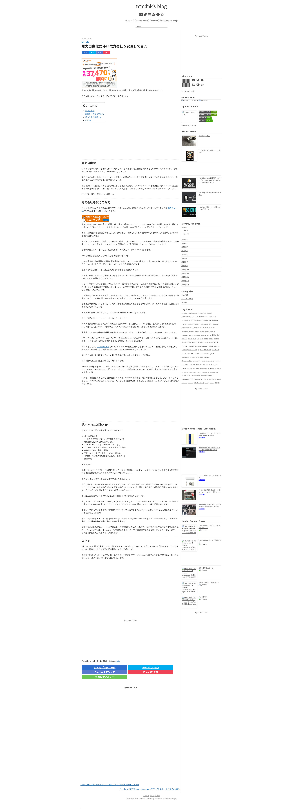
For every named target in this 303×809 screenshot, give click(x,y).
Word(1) (207, 383)
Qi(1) (191, 368)
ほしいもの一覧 (188, 91)
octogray (174, 799)
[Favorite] (162, 15)
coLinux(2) (215, 324)
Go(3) (194, 338)
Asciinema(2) (194, 316)
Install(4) (206, 342)
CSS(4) (184, 327)
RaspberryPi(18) (204, 368)
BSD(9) (184, 324)
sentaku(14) (192, 372)
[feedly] (158, 15)
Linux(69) (190, 353)
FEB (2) (186, 234)
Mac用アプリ (203, 597)
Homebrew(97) (192, 342)
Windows (154, 21)
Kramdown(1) (215, 349)
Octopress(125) (187, 361)
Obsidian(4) (207, 357)
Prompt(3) (202, 364)
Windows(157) (199, 383)
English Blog (171, 21)
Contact (146, 796)
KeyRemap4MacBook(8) (204, 349)
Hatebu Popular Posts (193, 521)
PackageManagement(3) (207, 361)
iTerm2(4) (191, 346)
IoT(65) (216, 342)
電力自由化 (89, 111)
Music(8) (192, 357)
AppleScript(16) (186, 316)
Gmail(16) (184, 338)
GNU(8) (190, 338)
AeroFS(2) (184, 313)
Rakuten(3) (196, 368)
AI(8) (189, 313)
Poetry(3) (184, 364)
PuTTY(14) (209, 364)
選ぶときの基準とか (93, 117)
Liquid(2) (196, 353)
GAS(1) (191, 335)
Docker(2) (211, 327)
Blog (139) (184, 295)
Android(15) (208, 313)
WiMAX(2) (190, 383)
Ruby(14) (213, 368)
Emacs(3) (191, 331)
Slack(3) (184, 375)
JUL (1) (185, 230)
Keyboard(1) (193, 349)
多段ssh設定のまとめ (206, 568)
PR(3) (197, 364)
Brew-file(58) (214, 320)
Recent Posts (188, 131)
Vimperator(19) (211, 379)
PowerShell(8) (191, 364)
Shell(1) (199, 372)
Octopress (158, 799)
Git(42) (209, 335)
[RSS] (153, 15)
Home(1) (184, 342)
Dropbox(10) (185, 331)
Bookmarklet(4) (198, 320)
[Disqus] (130, 752)
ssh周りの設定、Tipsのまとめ (209, 582)
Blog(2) (191, 320)
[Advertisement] (130, 142)
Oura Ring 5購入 (204, 136)
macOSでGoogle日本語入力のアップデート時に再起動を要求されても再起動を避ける (210, 180)
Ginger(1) (203, 335)
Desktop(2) (201, 327)
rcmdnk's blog (151, 6)
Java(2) (197, 346)
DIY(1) (206, 327)
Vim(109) (203, 379)
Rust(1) (219, 368)
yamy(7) (212, 383)
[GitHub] (149, 15)
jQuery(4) (216, 346)
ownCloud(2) (196, 361)
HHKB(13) (216, 338)
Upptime (193, 125)
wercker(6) (184, 383)
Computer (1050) (187, 299)
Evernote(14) (205, 331)
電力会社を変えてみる (94, 114)
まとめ (88, 120)
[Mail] (141, 15)
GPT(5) (206, 338)
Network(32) (199, 357)
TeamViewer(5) (196, 375)
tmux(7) (211, 375)
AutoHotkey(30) (203, 316)
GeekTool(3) (197, 335)
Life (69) (184, 302)
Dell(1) (195, 327)
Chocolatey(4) (196, 324)
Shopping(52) (205, 372)
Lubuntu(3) (203, 353)
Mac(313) (210, 353)
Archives (130, 21)
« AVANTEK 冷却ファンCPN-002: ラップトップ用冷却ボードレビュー (109, 785)
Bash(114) (212, 317)
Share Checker (142, 21)
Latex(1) (184, 353)
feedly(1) (212, 331)
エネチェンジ (103, 347)
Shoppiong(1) (214, 372)
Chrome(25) (204, 324)
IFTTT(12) (200, 342)
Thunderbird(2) (205, 375)
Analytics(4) (201, 313)
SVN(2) (189, 375)
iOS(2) (211, 342)
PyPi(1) (215, 364)
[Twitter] (145, 15)
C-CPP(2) (189, 324)
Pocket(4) (217, 361)
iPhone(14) (185, 346)
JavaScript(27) (203, 346)
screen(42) (185, 372)
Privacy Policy (155, 796)
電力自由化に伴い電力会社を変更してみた (115, 46)
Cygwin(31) (189, 327)
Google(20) (200, 338)
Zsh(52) (217, 383)
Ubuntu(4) (197, 379)
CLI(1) (210, 324)
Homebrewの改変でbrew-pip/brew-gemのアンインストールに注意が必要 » (150, 789)
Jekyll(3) (211, 346)
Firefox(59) (185, 335)
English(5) (198, 331)
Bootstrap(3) (206, 320)
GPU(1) (211, 338)
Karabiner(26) (186, 349)
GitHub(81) (215, 335)
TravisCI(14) (185, 379)
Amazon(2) (194, 313)
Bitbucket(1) (185, 320)
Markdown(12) (185, 357)
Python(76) (185, 368)
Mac (162, 21)
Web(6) (219, 379)
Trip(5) (191, 379)
